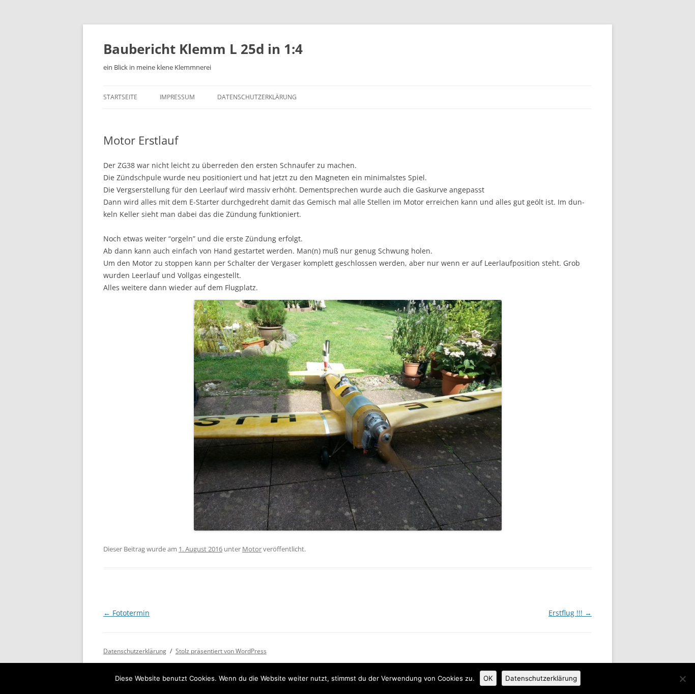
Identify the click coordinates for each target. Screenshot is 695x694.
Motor (252, 548)
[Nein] (682, 679)
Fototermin (126, 613)
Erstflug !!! (570, 613)
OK (488, 678)
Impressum (177, 97)
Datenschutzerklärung (257, 97)
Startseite (120, 97)
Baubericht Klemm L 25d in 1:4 (203, 49)
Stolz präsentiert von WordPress (221, 651)
